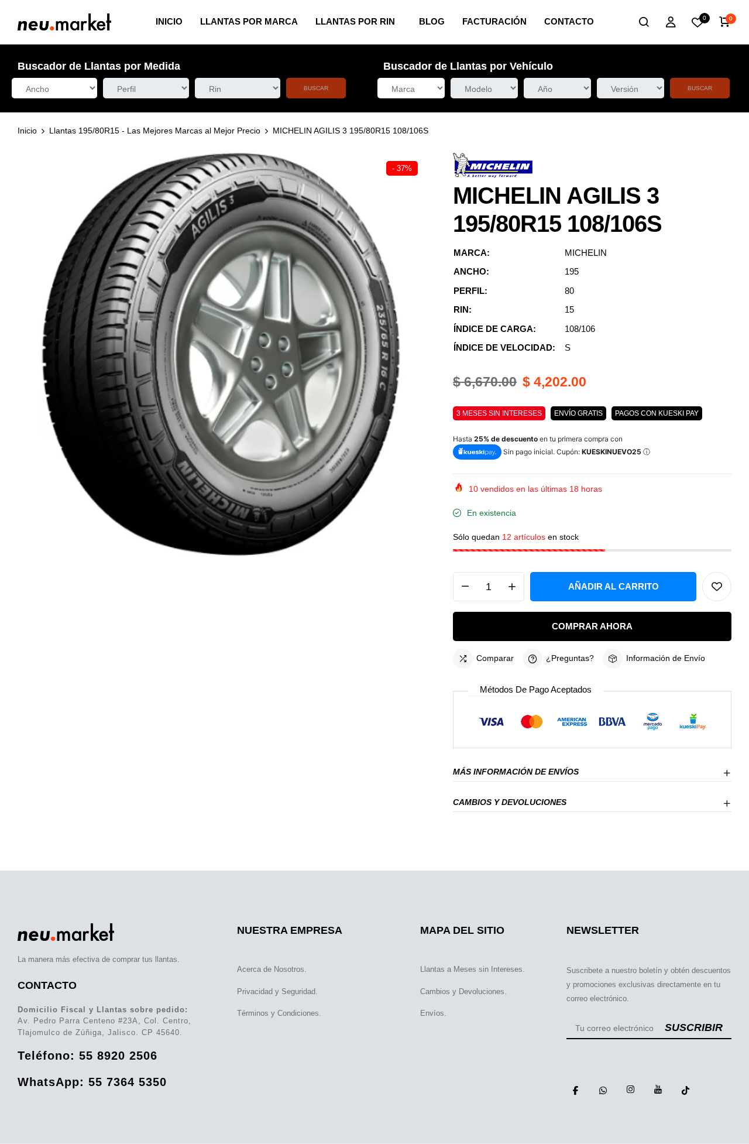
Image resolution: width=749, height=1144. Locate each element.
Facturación (494, 21)
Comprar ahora (592, 626)
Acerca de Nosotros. (272, 969)
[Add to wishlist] (716, 586)
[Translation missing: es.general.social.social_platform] (575, 1089)
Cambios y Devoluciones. (463, 991)
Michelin (586, 253)
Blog (432, 21)
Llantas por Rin (355, 21)
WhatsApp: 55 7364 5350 (92, 1082)
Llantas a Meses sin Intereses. (472, 969)
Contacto (569, 21)
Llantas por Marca (249, 21)
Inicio (169, 21)
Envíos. (433, 1013)
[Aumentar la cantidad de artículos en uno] (512, 587)
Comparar (495, 658)
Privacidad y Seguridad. (277, 991)
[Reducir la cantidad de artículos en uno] (465, 587)
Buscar (316, 88)
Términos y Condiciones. (279, 1013)
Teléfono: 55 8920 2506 (87, 1055)
